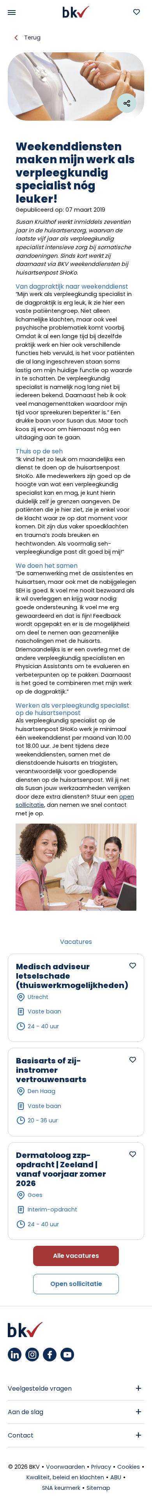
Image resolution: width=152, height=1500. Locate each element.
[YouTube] (67, 1354)
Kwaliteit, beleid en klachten (65, 1477)
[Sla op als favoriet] (132, 965)
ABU (115, 1477)
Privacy (101, 1467)
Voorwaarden (65, 1467)
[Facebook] (50, 1354)
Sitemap (98, 1488)
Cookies (128, 1467)
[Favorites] (136, 12)
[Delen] (126, 103)
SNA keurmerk (61, 1488)
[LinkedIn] (14, 1354)
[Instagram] (32, 1354)
